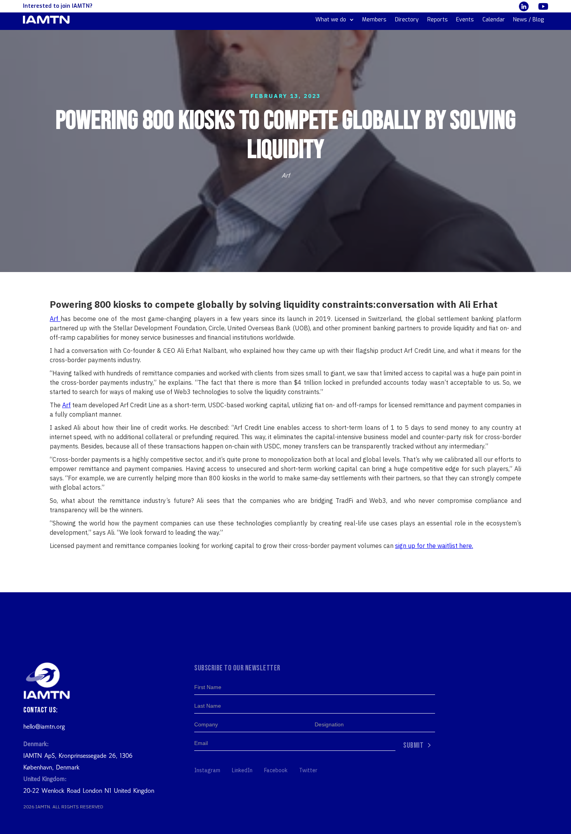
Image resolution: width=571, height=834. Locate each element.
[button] (334, 20)
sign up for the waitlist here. (434, 546)
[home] (46, 20)
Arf (55, 319)
